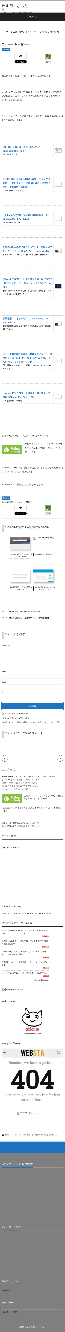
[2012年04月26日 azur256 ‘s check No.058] (21, 550)
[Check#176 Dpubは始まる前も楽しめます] (44, 582)
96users (46, 968)
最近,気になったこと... (17, 8)
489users (45, 936)
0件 (18, 45)
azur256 (28, 783)
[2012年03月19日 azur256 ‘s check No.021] (21, 582)
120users (45, 957)
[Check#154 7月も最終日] (44, 538)
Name (4, 671)
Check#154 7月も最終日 (44, 554)
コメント (20, 502)
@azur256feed (8, 826)
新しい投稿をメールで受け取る (17, 718)
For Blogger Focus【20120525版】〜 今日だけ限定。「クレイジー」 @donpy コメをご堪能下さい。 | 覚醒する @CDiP (26, 183)
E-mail (4, 682)
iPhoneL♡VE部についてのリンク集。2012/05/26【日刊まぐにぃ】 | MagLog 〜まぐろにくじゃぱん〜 (27, 283)
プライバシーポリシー (23, 789)
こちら (27, 484)
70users (46, 976)
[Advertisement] (28, 875)
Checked (6, 49)
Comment (5, 646)
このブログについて (16, 786)
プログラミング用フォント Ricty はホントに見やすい (24, 973)
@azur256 (6, 779)
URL (3, 693)
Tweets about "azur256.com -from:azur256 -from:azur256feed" (27, 913)
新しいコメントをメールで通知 (17, 714)
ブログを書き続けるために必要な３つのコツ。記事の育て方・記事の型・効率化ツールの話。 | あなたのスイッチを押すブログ (27, 357)
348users (45, 947)
